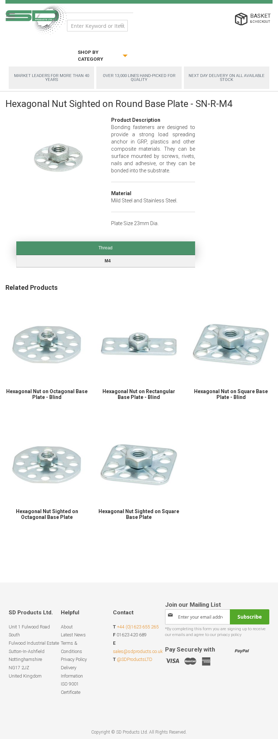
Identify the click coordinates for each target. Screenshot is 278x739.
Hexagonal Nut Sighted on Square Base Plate (138, 514)
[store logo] (36, 19)
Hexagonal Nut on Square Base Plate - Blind (231, 394)
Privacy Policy (74, 659)
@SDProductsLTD (134, 659)
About (67, 627)
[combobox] (97, 25)
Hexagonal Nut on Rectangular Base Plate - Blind (138, 394)
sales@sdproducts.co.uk (138, 651)
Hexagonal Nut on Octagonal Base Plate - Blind (47, 394)
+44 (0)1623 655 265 (138, 627)
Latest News (73, 634)
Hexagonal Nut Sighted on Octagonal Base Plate (47, 514)
